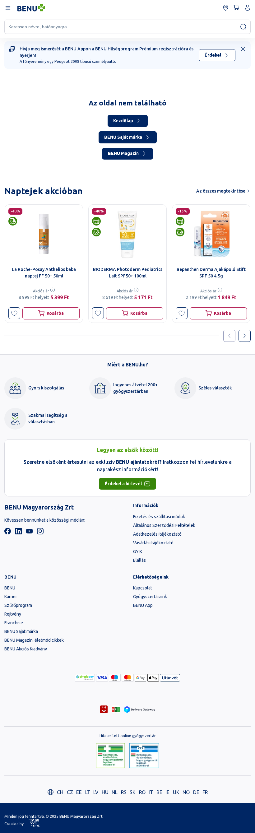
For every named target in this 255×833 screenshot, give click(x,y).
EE (79, 792)
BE (159, 792)
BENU (9, 587)
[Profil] (247, 7)
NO (186, 792)
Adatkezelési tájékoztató (157, 534)
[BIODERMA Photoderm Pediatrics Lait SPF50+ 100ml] (127, 234)
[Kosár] (236, 7)
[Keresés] (243, 26)
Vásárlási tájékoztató (153, 542)
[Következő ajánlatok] (245, 336)
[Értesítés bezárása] (243, 49)
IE (167, 792)
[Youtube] (29, 532)
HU (105, 792)
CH (60, 792)
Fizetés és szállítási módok (159, 516)
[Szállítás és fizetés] (85, 678)
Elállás (139, 560)
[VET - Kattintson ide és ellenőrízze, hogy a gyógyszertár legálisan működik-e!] (144, 756)
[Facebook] (7, 532)
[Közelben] (225, 7)
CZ (70, 792)
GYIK (137, 551)
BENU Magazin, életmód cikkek (34, 640)
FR (205, 792)
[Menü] (7, 7)
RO (142, 792)
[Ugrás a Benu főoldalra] (31, 8)
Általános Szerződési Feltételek (164, 525)
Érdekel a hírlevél (123, 483)
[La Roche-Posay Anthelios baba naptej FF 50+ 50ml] (44, 234)
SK (133, 792)
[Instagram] (40, 532)
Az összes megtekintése (220, 190)
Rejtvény (12, 614)
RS (124, 792)
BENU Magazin (123, 153)
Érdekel (213, 55)
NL (115, 792)
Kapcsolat (142, 587)
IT (151, 792)
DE (196, 792)
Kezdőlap (123, 120)
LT (87, 792)
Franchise (13, 622)
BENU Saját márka (123, 137)
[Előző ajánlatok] (229, 336)
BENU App (143, 605)
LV (95, 792)
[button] (14, 313)
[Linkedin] (18, 532)
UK (176, 792)
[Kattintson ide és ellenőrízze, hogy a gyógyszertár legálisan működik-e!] (110, 756)
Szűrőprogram (18, 605)
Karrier (10, 596)
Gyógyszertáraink (150, 596)
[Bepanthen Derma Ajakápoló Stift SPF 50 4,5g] (211, 234)
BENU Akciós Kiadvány (25, 648)
